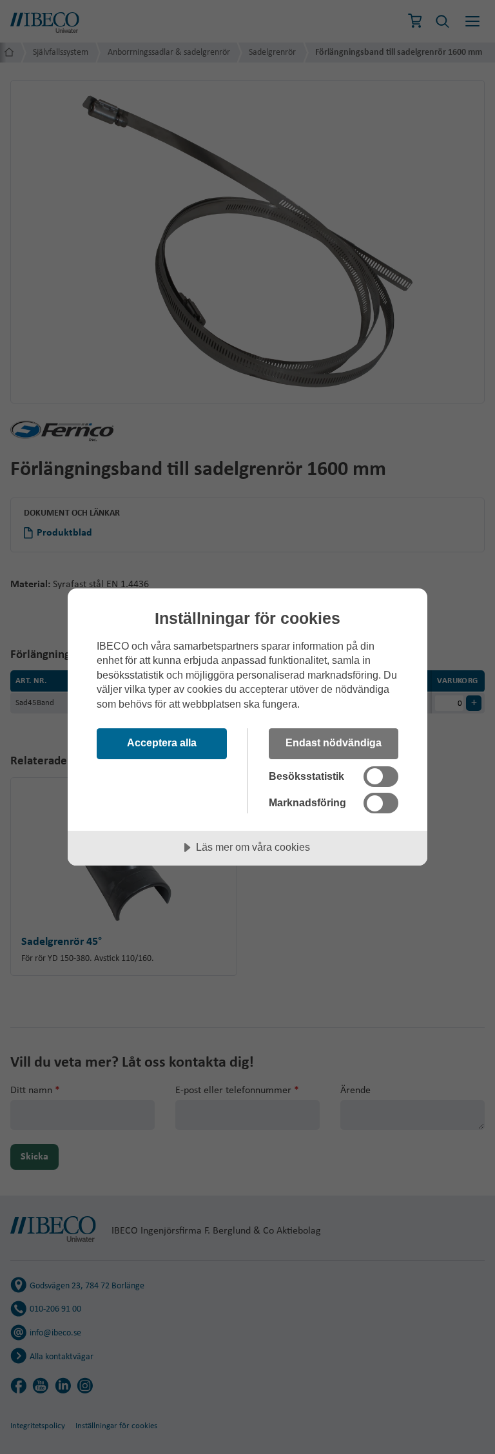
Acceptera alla (162, 742)
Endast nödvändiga (334, 742)
